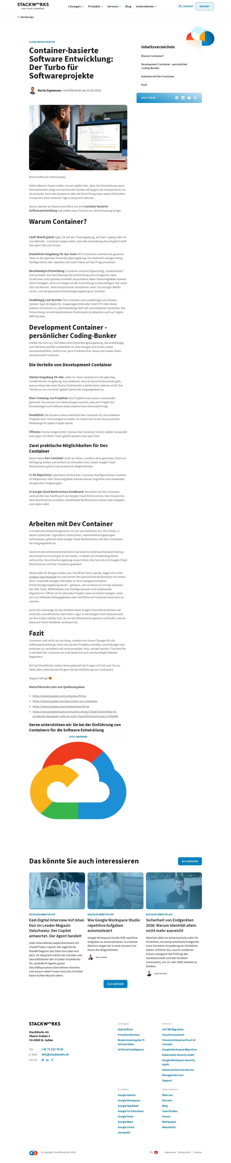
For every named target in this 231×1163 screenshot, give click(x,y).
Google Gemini (127, 1095)
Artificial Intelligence (131, 1049)
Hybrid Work (125, 1029)
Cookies (197, 1152)
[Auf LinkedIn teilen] (183, 98)
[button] (154, 1152)
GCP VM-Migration (173, 1029)
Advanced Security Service (178, 1070)
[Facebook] (52, 1060)
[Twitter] (43, 1060)
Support (167, 1080)
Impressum (170, 1152)
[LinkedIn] (47, 1060)
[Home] (33, 6)
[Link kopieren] (195, 98)
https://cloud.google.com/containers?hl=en (59, 696)
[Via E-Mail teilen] (189, 98)
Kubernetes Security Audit (178, 1055)
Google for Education (131, 1111)
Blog (165, 1106)
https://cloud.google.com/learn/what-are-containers (65, 701)
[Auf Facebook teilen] (177, 98)
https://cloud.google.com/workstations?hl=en (61, 706)
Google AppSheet (128, 1106)
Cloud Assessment (173, 1034)
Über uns (167, 1095)
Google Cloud (126, 1127)
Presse (166, 1116)
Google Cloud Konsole (42, 577)
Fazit (144, 84)
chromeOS (124, 1132)
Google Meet (125, 1122)
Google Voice (125, 1116)
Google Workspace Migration (179, 1049)
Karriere (167, 1100)
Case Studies (170, 1111)
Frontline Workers (129, 1034)
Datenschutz (184, 1152)
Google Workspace (129, 1100)
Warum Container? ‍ (152, 56)
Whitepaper (169, 1122)
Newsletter (169, 1127)
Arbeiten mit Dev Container (157, 76)
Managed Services (173, 1075)
